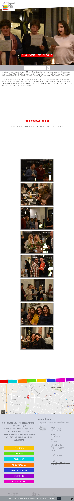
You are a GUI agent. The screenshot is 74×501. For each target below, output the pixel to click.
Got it (59, 498)
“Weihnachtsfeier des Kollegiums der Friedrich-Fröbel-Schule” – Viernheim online (37, 126)
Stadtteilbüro (19, 476)
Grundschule (19, 459)
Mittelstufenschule (19, 464)
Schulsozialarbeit (19, 481)
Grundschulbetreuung (19, 470)
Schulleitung (19, 448)
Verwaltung (19, 453)
